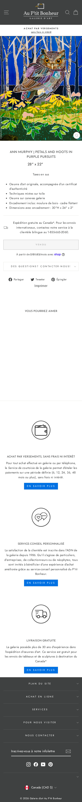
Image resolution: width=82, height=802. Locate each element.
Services (40, 709)
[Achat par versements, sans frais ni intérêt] (41, 430)
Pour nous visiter (40, 722)
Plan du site (40, 683)
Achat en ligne (40, 696)
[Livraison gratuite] (41, 614)
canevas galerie (35, 198)
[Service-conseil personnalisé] (41, 517)
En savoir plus (41, 486)
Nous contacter (40, 735)
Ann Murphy (21, 152)
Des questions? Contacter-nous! (41, 266)
